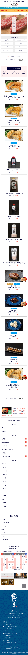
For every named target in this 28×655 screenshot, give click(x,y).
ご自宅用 (3, 431)
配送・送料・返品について (11, 626)
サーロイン (4, 471)
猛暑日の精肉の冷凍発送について (14, 7)
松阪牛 (3, 439)
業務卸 (14, 460)
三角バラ (3, 488)
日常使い (3, 453)
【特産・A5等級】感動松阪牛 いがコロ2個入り (14, 386)
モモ (2, 499)
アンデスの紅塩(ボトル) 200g (14, 239)
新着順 (11, 59)
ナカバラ (3, 481)
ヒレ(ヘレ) (4, 474)
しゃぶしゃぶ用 (21, 40)
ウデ (2, 492)
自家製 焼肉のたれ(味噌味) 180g (14, 193)
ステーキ (7, 43)
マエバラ (3, 478)
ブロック (20, 46)
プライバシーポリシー (10, 631)
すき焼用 (7, 40)
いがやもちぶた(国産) (7, 449)
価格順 (7, 59)
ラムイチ (3, 495)
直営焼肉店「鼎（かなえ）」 (11, 642)
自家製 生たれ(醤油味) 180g (14, 170)
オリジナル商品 (5, 456)
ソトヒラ (3, 506)
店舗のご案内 (7, 638)
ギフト (3, 428)
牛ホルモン (4, 446)
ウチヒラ (3, 502)
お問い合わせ (7, 635)
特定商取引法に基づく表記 (11, 633)
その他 (20, 50)
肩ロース (3, 464)
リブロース (4, 467)
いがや (14, 435)
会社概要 (6, 640)
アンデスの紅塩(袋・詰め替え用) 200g (14, 263)
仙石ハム (14, 424)
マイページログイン (9, 628)
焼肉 (21, 43)
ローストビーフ (7, 50)
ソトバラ (3, 485)
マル (2, 509)
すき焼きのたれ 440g (14, 216)
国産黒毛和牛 (5, 442)
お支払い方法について (10, 624)
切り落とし (7, 46)
